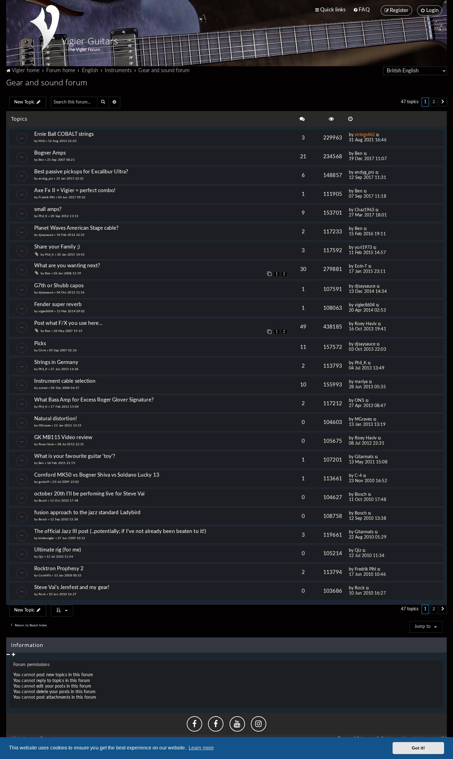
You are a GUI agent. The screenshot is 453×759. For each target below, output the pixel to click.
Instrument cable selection (65, 381)
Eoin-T (361, 266)
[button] (443, 102)
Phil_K (43, 216)
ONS (359, 400)
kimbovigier (46, 538)
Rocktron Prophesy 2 (59, 568)
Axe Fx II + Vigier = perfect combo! (75, 190)
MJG (42, 141)
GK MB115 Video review (63, 437)
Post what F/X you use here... (68, 323)
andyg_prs (46, 178)
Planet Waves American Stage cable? (76, 228)
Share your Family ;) (57, 246)
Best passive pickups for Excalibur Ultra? (81, 171)
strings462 (365, 135)
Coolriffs (45, 575)
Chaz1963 (364, 210)
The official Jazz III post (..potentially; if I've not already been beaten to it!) (120, 531)
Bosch (43, 500)
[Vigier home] (44, 28)
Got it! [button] (418, 747)
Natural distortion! (55, 418)
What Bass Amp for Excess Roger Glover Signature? (94, 399)
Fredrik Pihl (47, 197)
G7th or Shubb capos (59, 285)
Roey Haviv (366, 324)
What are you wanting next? (67, 265)
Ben (41, 159)
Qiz (41, 556)
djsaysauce (46, 234)
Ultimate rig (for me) (57, 549)
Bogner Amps (50, 152)
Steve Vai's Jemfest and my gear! (71, 587)
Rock (42, 594)
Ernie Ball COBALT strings (64, 134)
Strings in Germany (56, 362)
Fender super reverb (58, 304)
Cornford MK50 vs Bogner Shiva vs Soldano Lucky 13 (96, 475)
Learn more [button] (201, 747)
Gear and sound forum (46, 82)
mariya (361, 382)
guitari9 (44, 481)
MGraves (45, 425)
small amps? (48, 209)
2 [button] (434, 102)
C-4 (358, 476)
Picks (42, 343)
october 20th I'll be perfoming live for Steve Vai (89, 493)
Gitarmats (364, 457)
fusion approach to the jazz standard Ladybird (87, 512)
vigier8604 (46, 311)
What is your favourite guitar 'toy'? (75, 456)
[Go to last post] (378, 135)
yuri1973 (363, 247)
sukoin (43, 388)
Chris (42, 350)
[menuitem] (361, 9)
